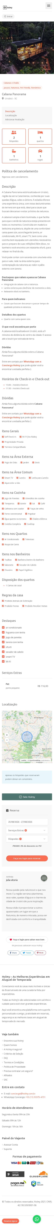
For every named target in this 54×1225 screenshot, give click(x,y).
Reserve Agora (10, 1221)
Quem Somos (10, 1045)
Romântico (36, 87)
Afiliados (8, 1075)
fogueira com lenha (15, 632)
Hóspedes (14, 838)
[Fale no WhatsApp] (37, 1219)
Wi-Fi (8, 661)
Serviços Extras (17, 830)
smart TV (10, 656)
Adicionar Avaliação (14, 119)
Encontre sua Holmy (14, 1040)
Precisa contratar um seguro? (18, 1071)
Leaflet (23, 760)
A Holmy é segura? (13, 1049)
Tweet (28, 953)
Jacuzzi (7, 87)
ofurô (9, 647)
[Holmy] (7, 7)
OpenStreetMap (34, 760)
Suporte (8, 1149)
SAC (6, 1079)
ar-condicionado (14, 627)
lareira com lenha (14, 642)
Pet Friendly (25, 87)
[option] (27, 48)
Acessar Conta (11, 1144)
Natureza (15, 87)
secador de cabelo (14, 651)
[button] (7, 735)
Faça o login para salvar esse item (28, 939)
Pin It (41, 953)
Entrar (9, 16)
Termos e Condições (14, 1062)
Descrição (10, 111)
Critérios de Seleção (13, 1053)
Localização (11, 115)
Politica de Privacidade (14, 1066)
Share (14, 953)
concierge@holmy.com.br (23, 1093)
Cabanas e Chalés (11, 83)
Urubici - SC (10, 98)
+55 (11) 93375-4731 (35, 1097)
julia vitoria (12, 880)
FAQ (6, 1058)
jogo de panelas (13, 637)
